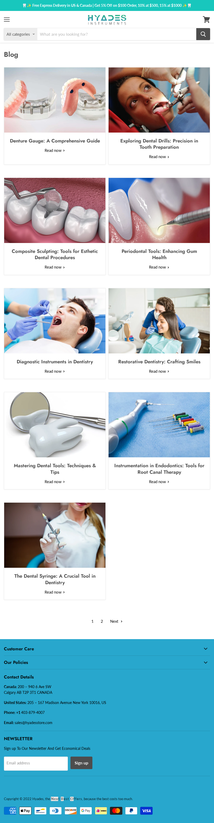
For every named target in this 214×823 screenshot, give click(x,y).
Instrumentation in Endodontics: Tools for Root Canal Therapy (159, 468)
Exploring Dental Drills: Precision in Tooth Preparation (159, 144)
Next (114, 621)
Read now (54, 150)
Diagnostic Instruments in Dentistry (55, 361)
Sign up (81, 762)
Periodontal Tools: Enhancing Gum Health (159, 254)
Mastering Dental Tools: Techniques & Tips (55, 468)
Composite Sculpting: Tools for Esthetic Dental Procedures (55, 254)
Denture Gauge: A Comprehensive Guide (55, 140)
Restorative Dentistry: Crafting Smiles (159, 361)
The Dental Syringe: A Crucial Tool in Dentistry (55, 579)
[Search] (203, 34)
